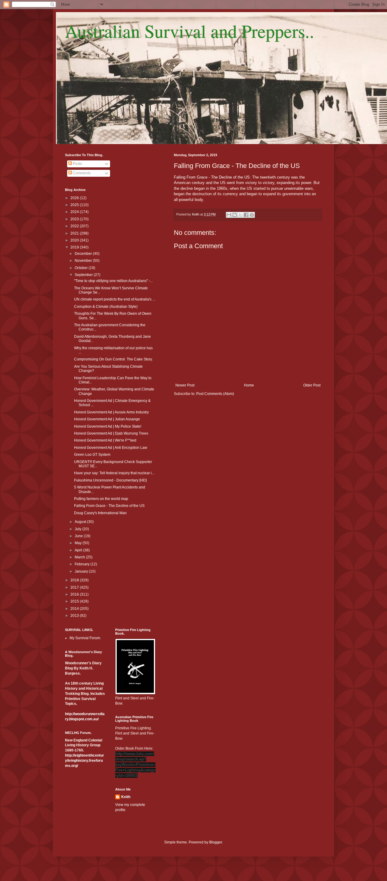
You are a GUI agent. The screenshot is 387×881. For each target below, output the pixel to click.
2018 (75, 580)
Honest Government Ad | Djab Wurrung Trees (111, 433)
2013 (75, 615)
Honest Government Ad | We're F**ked (105, 440)
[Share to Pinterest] (252, 215)
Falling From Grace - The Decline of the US (212, 177)
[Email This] (229, 215)
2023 (75, 219)
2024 (75, 212)
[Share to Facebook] (246, 215)
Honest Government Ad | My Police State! (107, 426)
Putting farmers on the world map (101, 499)
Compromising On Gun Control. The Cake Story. (113, 359)
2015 (75, 601)
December (84, 253)
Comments (81, 173)
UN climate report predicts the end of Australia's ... (114, 299)
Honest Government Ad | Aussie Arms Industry (111, 412)
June (79, 536)
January (82, 571)
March (80, 557)
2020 (75, 240)
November (84, 260)
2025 (75, 205)
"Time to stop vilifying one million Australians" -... (113, 281)
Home (249, 385)
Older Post (311, 385)
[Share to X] (240, 215)
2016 (75, 594)
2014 (75, 609)
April (79, 550)
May (79, 543)
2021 (75, 233)
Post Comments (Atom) (215, 394)
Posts (77, 164)
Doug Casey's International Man (100, 513)
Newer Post (184, 385)
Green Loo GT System (92, 454)
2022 (75, 226)
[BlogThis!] (235, 215)
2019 (75, 247)
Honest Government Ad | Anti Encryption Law (110, 447)
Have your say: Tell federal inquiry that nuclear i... (114, 473)
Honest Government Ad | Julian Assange (107, 419)
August (81, 522)
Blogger (215, 842)
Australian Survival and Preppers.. (189, 31)
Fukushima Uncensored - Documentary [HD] (110, 480)
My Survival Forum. (85, 638)
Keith (125, 797)
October (82, 268)
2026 (75, 198)
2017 (75, 587)
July (78, 529)
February (82, 564)
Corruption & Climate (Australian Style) (106, 306)
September (84, 275)
